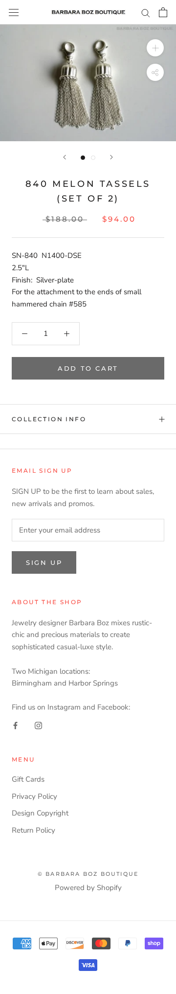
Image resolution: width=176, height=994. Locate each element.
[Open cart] (163, 12)
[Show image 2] (93, 157)
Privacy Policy (34, 796)
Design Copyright (40, 813)
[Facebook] (15, 725)
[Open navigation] (14, 12)
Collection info (49, 419)
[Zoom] (155, 47)
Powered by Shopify (88, 887)
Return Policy (33, 830)
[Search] (145, 12)
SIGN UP (44, 562)
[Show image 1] (83, 157)
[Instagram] (38, 725)
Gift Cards (28, 779)
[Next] (111, 157)
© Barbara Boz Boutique (88, 873)
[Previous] (64, 157)
